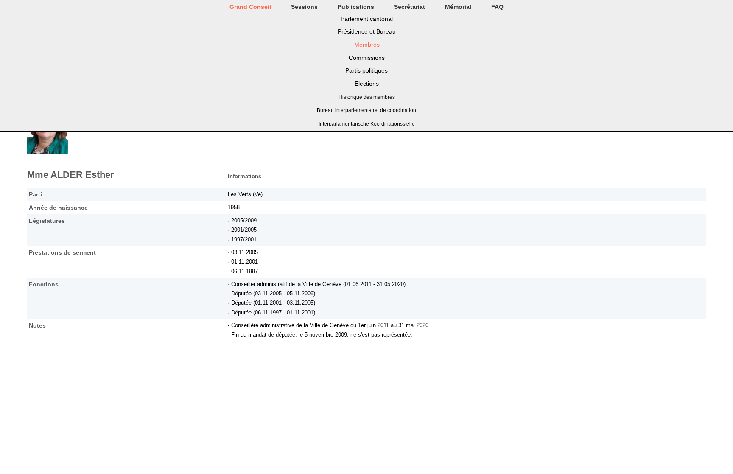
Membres (367, 44)
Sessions (304, 6)
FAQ (497, 6)
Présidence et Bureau (367, 31)
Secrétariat (409, 6)
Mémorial (458, 6)
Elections (367, 83)
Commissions (367, 57)
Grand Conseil (250, 6)
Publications (356, 6)
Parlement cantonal (367, 18)
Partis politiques (366, 70)
